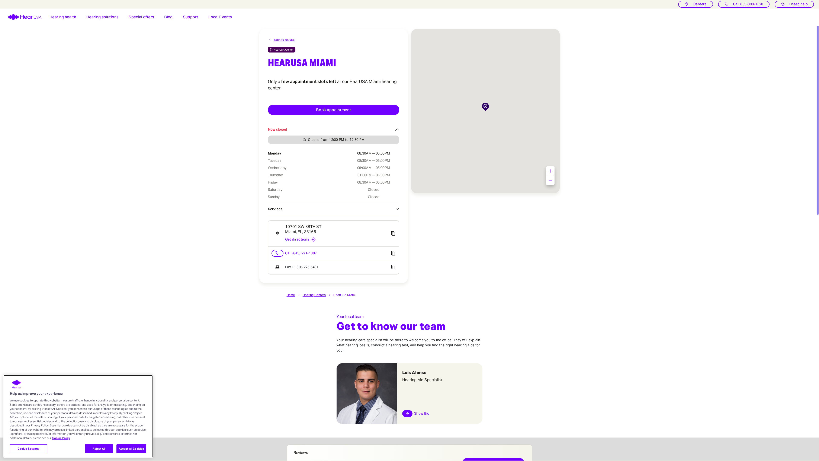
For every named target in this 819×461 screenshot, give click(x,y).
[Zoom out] (550, 180)
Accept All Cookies (131, 449)
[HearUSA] (22, 17)
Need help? (792, 436)
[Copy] (393, 233)
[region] (78, 416)
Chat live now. (791, 441)
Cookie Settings (28, 449)
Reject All (99, 449)
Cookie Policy (61, 438)
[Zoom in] (550, 171)
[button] (62, 17)
